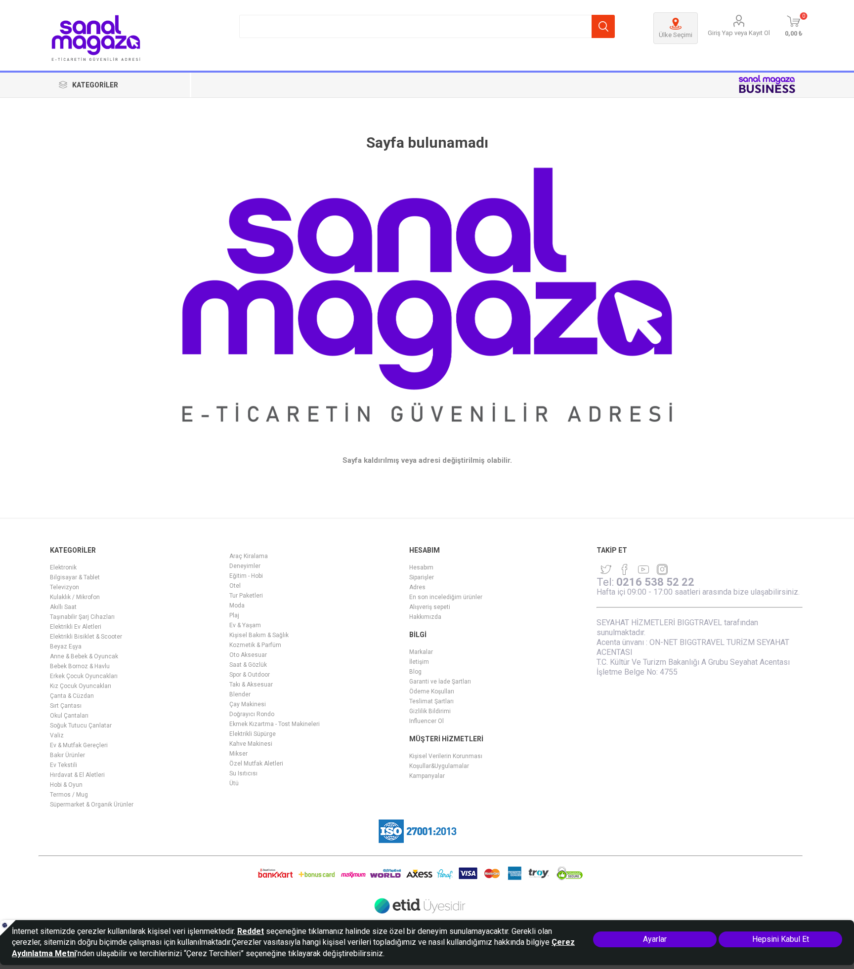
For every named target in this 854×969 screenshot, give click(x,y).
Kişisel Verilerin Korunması (445, 756)
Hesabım (421, 567)
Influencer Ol (426, 721)
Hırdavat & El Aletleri (77, 774)
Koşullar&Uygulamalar (439, 766)
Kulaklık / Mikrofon (75, 597)
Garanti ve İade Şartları (440, 681)
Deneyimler (244, 566)
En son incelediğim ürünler (445, 597)
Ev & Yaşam (245, 625)
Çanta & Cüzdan (72, 695)
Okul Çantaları (69, 715)
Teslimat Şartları (431, 701)
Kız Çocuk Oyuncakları (80, 686)
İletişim (419, 661)
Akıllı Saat (63, 607)
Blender (240, 694)
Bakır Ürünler (67, 755)
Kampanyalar (427, 775)
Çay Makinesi (247, 704)
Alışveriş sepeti (429, 607)
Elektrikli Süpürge (252, 733)
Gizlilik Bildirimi (430, 711)
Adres (417, 587)
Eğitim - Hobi (246, 575)
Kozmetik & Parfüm (255, 645)
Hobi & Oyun (66, 784)
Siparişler (421, 577)
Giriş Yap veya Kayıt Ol (739, 33)
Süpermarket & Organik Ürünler (91, 804)
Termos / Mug (69, 794)
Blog (415, 671)
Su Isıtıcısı (243, 773)
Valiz (57, 735)
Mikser (238, 753)
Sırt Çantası (66, 705)
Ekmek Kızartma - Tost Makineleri (274, 724)
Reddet (250, 931)
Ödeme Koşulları (431, 691)
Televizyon (64, 587)
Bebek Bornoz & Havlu (80, 666)
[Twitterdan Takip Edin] (606, 569)
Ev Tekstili (63, 765)
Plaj (234, 615)
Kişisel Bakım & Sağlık (259, 635)
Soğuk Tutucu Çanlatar (81, 725)
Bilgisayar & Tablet (75, 577)
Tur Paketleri (246, 595)
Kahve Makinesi (250, 743)
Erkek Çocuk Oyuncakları (84, 676)
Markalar (421, 651)
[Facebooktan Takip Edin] (625, 569)
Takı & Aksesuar (251, 684)
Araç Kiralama (248, 556)
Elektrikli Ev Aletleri (75, 626)
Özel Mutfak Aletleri (256, 763)
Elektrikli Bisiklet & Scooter (86, 636)
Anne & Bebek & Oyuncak (84, 656)
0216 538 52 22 (655, 582)
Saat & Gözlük (248, 664)
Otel (235, 585)
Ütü (234, 783)
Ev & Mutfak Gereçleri (79, 745)
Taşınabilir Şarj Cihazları (82, 616)
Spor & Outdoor (249, 674)
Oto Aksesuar (248, 654)
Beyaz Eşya (66, 646)
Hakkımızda (425, 616)
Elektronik (63, 567)
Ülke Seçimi (675, 35)
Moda (237, 605)
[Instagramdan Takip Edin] (643, 569)
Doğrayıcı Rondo (251, 714)
